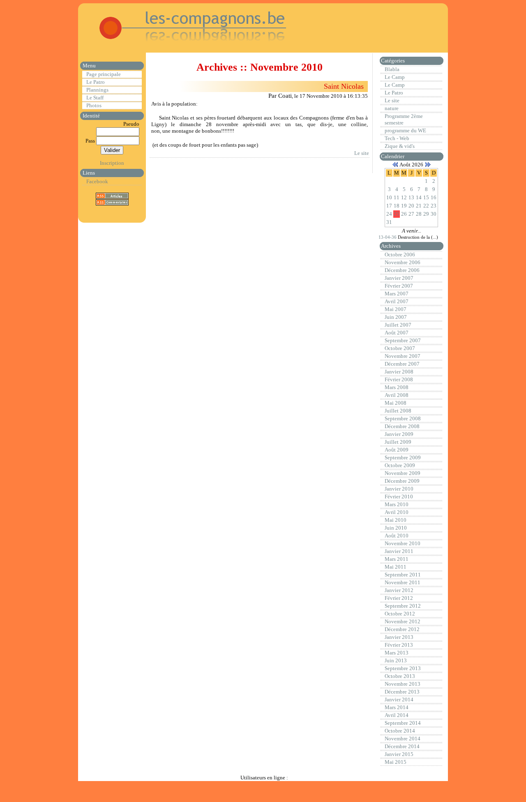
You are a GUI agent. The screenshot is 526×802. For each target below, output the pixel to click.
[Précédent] (395, 164)
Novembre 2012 (402, 621)
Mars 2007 (396, 293)
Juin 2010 (396, 528)
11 (396, 197)
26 (404, 214)
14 (419, 197)
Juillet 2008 (398, 411)
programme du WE (405, 130)
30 (433, 214)
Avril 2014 (396, 715)
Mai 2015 (395, 762)
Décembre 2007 (402, 364)
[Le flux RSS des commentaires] (112, 202)
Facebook (97, 181)
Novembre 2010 (402, 543)
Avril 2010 (396, 512)
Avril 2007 (396, 301)
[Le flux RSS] (112, 195)
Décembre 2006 (402, 270)
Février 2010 (399, 496)
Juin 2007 (396, 317)
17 (389, 206)
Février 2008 (399, 379)
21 (419, 206)
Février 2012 (399, 598)
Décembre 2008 (402, 426)
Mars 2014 (396, 707)
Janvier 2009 (399, 434)
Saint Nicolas (344, 86)
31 (389, 222)
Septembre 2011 (403, 575)
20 (411, 206)
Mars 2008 (396, 387)
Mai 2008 (395, 403)
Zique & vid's (400, 146)
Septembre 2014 (403, 723)
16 (433, 197)
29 (426, 214)
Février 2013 (399, 645)
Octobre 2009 (400, 465)
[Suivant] (427, 164)
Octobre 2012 (400, 614)
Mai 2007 (395, 309)
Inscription (112, 163)
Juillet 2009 (398, 442)
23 (433, 206)
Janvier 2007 (399, 278)
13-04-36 (388, 237)
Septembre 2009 (403, 457)
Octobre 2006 (400, 254)
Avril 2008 (396, 395)
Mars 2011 (396, 559)
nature (392, 108)
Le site (361, 153)
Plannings (97, 90)
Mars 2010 (396, 504)
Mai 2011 (395, 567)
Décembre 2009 (402, 481)
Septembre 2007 (403, 340)
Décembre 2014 (402, 746)
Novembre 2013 (402, 684)
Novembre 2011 (402, 582)
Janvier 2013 (399, 637)
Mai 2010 (395, 520)
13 (411, 197)
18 (396, 206)
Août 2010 (396, 535)
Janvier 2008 (399, 372)
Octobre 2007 (400, 348)
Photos (94, 105)
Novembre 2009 (402, 473)
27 (411, 214)
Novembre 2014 (402, 738)
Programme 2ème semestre (404, 119)
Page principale (103, 74)
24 (389, 214)
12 (404, 197)
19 (404, 206)
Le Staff (95, 97)
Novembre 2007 (402, 356)
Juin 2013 (396, 660)
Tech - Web (397, 138)
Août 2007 (396, 333)
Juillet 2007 (398, 325)
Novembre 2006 (402, 262)
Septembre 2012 (403, 606)
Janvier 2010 (399, 489)
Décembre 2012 (402, 629)
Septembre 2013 (403, 668)
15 (426, 197)
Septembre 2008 (403, 418)
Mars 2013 (396, 653)
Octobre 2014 (400, 731)
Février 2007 (399, 286)
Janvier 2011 (399, 551)
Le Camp (395, 77)
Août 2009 (396, 450)
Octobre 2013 (400, 676)
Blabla (392, 69)
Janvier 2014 (399, 699)
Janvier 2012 (399, 590)
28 (419, 214)
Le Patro (95, 82)
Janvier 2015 (399, 754)
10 (389, 197)
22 (426, 206)
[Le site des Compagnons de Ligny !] (183, 45)
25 (396, 214)
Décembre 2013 (402, 692)
